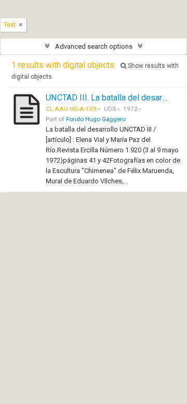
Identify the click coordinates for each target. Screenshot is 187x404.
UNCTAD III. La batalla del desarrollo (112, 98)
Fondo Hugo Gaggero (96, 119)
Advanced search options (93, 46)
